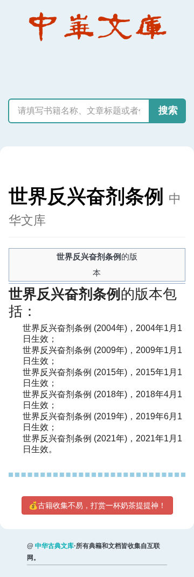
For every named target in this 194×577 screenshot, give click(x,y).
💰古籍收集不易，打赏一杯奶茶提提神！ (97, 505)
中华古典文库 (54, 546)
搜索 (168, 110)
